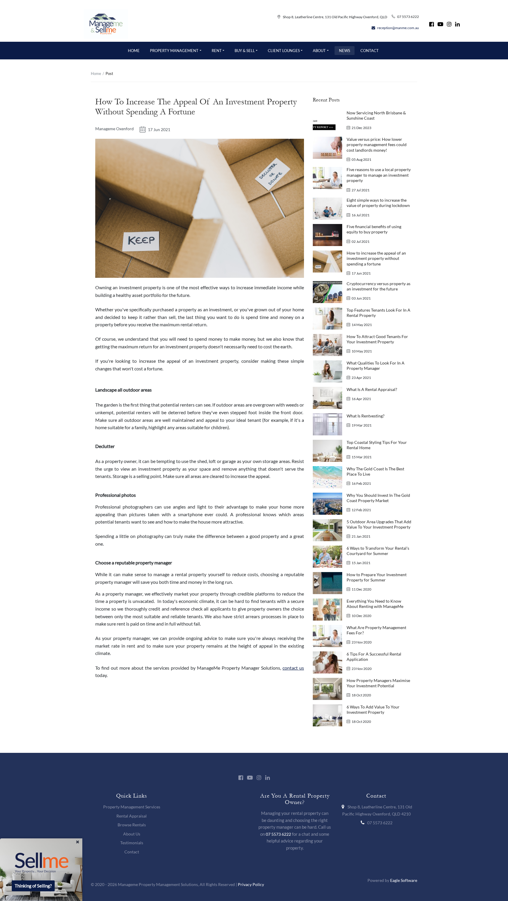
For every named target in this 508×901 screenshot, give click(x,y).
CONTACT (369, 50)
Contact (131, 851)
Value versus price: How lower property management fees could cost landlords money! (377, 145)
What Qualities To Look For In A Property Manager (376, 365)
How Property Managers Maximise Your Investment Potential (378, 683)
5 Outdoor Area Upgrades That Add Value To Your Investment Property (379, 524)
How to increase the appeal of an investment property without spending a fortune (376, 258)
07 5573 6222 (408, 16)
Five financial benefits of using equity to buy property (374, 229)
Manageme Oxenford (114, 128)
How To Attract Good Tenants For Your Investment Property (377, 339)
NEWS (344, 50)
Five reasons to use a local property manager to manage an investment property (379, 175)
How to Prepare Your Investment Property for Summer (377, 577)
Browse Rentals (132, 824)
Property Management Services (131, 806)
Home (96, 73)
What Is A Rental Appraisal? (372, 389)
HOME (134, 50)
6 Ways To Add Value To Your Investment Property (373, 709)
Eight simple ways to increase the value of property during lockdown (378, 203)
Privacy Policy (251, 884)
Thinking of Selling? (33, 885)
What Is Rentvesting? (366, 415)
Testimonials (131, 842)
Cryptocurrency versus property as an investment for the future (378, 286)
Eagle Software (403, 880)
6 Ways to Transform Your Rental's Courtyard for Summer (378, 551)
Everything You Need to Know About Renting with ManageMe (375, 604)
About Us (131, 833)
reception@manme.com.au (398, 28)
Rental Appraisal (131, 815)
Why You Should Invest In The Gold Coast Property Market (378, 498)
